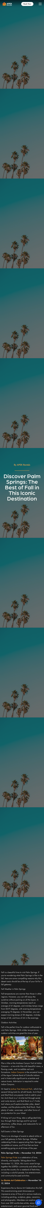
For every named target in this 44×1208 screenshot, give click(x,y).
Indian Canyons (17, 1072)
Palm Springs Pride (9, 1157)
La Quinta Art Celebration (13, 1180)
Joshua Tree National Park (21, 1088)
